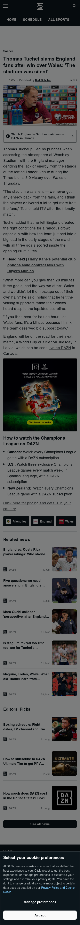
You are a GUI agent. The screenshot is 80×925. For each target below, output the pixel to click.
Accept (40, 915)
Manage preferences (40, 902)
